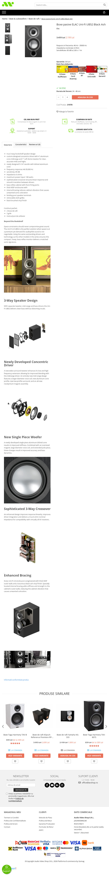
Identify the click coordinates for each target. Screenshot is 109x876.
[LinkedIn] (57, 785)
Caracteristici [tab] (20, 144)
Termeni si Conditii (11, 817)
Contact (7, 827)
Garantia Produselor (47, 824)
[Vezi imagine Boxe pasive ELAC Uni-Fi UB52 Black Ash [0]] (7, 27)
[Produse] (4, 13)
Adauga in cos (85, 97)
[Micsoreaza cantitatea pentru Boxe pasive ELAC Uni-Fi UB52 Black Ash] (58, 97)
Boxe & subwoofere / (18, 18)
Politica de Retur (45, 820)
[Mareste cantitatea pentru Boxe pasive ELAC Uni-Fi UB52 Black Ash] (67, 97)
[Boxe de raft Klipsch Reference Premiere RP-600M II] (41, 716)
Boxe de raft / (35, 18)
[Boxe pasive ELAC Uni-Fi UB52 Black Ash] (34, 41)
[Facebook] (47, 785)
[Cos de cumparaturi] (104, 12)
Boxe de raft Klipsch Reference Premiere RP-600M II (41, 735)
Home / (5, 18)
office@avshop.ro (89, 782)
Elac (58, 28)
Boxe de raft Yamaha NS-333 (68, 735)
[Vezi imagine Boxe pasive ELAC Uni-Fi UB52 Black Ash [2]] (7, 50)
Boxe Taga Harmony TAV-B (15, 734)
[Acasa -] (15, 5)
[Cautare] (104, 5)
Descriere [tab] (8, 145)
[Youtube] (52, 785)
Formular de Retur (46, 827)
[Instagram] (62, 785)
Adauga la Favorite (66, 111)
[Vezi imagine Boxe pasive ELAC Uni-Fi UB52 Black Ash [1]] (7, 39)
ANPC (41, 830)
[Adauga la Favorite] (15, 761)
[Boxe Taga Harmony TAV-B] (15, 716)
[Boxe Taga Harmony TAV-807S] (94, 716)
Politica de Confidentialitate (16, 799)
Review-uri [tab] (34, 144)
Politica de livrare (10, 824)
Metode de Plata (45, 817)
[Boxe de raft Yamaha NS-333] (68, 716)
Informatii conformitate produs (16, 680)
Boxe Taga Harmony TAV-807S (94, 735)
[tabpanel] (34, 41)
